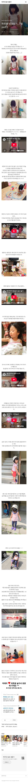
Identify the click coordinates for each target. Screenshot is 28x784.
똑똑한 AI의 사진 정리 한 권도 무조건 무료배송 (9, 697)
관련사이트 (4, 775)
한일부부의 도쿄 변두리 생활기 (10, 759)
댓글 (2, 750)
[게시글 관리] (9, 720)
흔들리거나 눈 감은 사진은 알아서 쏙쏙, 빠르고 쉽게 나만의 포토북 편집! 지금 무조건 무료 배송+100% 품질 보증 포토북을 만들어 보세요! (9, 700)
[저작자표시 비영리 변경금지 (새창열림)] (19, 720)
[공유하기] (7, 720)
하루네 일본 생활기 (7, 2)
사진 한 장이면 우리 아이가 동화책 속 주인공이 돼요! (9, 711)
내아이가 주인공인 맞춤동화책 (8, 708)
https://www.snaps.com (9, 694)
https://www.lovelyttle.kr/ (10, 705)
